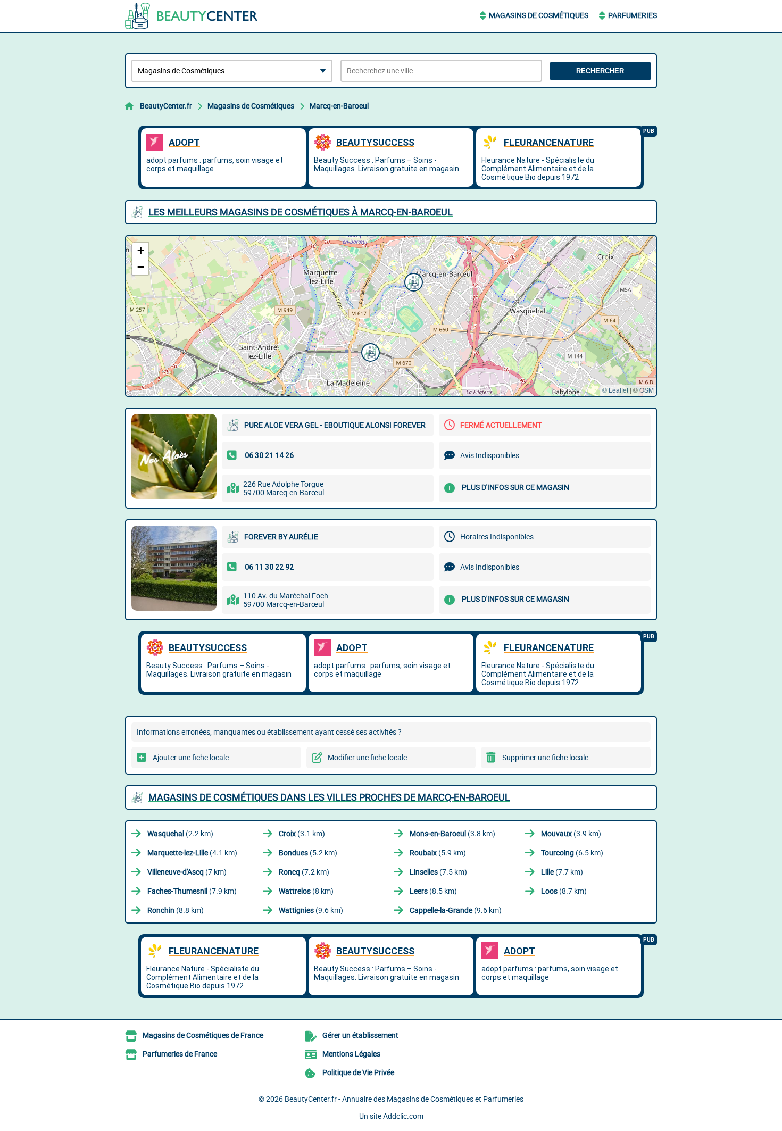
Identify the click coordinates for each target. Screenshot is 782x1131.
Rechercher (600, 71)
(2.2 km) (180, 833)
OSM (646, 389)
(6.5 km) (572, 853)
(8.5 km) (433, 891)
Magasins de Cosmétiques (538, 15)
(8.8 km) (175, 910)
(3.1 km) (302, 833)
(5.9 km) (438, 853)
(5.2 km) (308, 853)
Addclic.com (403, 1116)
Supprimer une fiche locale (545, 757)
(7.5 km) (438, 872)
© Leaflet (615, 389)
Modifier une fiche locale (367, 757)
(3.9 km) (571, 833)
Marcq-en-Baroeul (339, 106)
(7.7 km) (562, 872)
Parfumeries (632, 15)
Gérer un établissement (360, 1035)
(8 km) (306, 891)
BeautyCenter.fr (166, 106)
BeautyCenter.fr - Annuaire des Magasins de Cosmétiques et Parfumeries (404, 1099)
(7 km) (187, 872)
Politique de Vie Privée (358, 1072)
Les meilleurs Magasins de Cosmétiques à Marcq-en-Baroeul (300, 212)
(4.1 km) (192, 853)
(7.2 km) (304, 872)
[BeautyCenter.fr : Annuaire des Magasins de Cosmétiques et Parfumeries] (191, 16)
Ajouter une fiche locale (191, 757)
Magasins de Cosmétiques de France (203, 1035)
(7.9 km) (192, 891)
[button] (369, 351)
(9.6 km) (311, 910)
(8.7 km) (564, 891)
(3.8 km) (452, 833)
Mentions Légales (351, 1054)
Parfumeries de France (180, 1054)
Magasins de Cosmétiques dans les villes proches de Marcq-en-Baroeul (329, 797)
